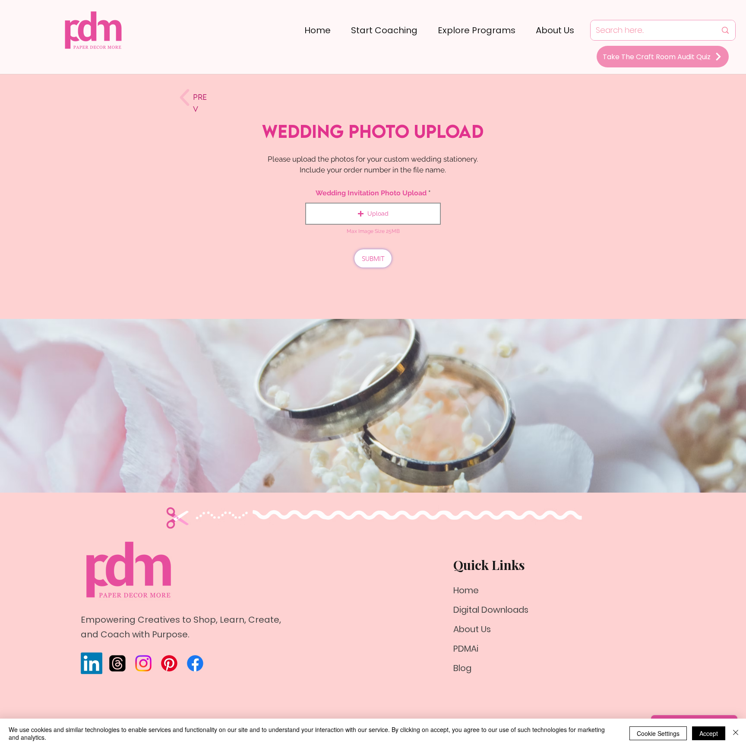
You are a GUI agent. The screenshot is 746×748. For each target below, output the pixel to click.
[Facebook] (195, 663)
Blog (462, 668)
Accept (708, 733)
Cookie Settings (658, 733)
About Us (472, 629)
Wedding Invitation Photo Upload (371, 193)
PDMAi (465, 649)
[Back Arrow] (184, 97)
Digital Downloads (490, 610)
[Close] (735, 733)
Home (466, 590)
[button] (373, 214)
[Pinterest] (169, 663)
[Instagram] (143, 663)
